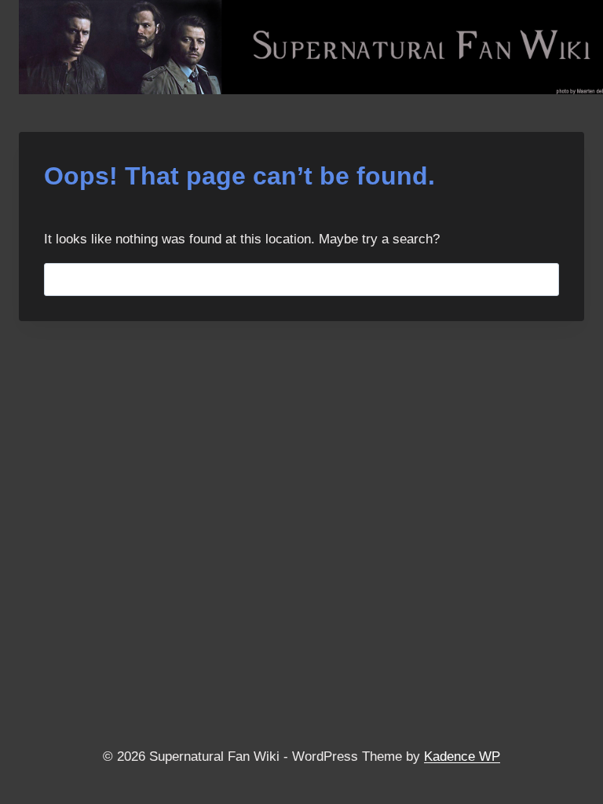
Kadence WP (462, 756)
